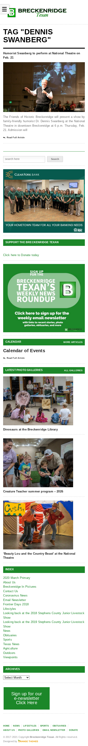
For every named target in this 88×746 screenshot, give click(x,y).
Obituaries (10, 635)
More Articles (73, 342)
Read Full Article (16, 137)
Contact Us (10, 591)
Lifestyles (9, 609)
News (7, 630)
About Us (9, 582)
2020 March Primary (16, 578)
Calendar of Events (24, 350)
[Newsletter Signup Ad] (44, 298)
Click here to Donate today (21, 255)
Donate (73, 730)
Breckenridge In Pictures (20, 586)
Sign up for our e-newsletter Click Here (26, 698)
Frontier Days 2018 (16, 604)
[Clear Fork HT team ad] (44, 201)
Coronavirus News (15, 595)
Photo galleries (28, 730)
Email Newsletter (14, 600)
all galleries (73, 370)
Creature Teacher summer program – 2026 (33, 491)
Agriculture (10, 648)
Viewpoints (10, 657)
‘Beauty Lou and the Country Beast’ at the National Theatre (39, 555)
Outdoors (9, 653)
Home (6, 726)
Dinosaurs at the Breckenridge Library (30, 429)
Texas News (11, 644)
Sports (7, 639)
